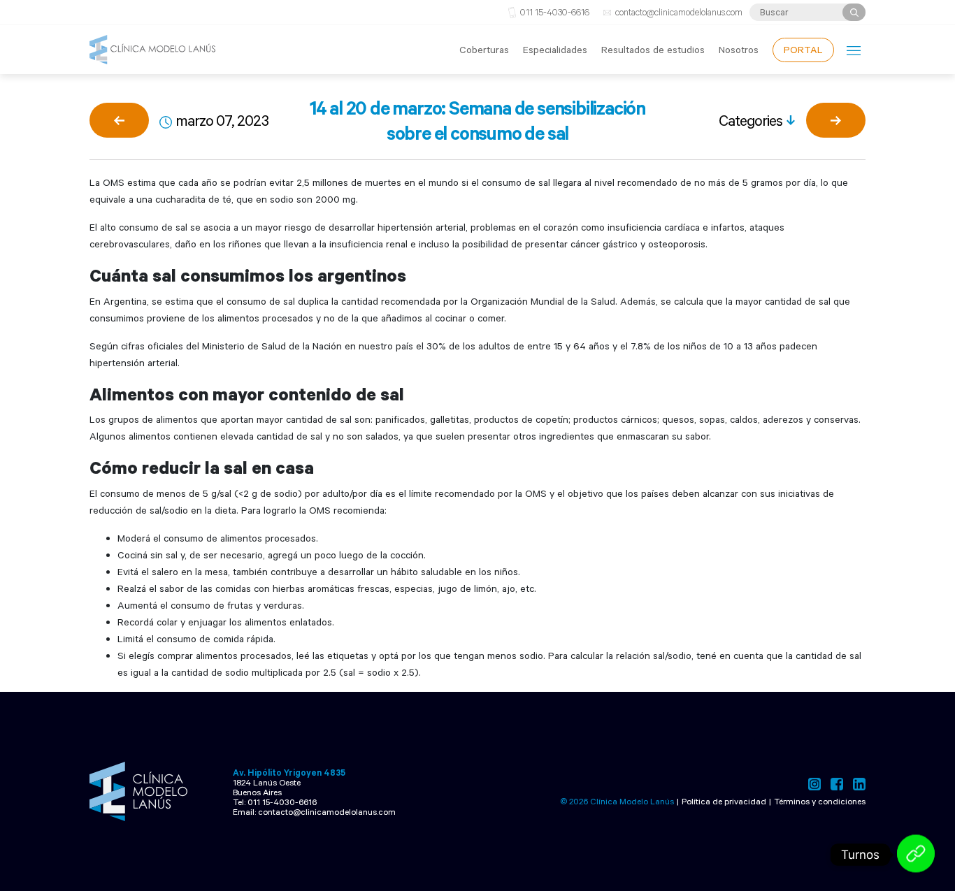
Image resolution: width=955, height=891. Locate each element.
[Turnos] (916, 855)
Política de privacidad (724, 800)
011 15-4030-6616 (554, 11)
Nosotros (739, 49)
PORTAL (803, 49)
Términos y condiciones (820, 800)
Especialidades (555, 49)
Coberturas (484, 49)
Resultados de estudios (653, 49)
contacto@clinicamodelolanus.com (678, 11)
